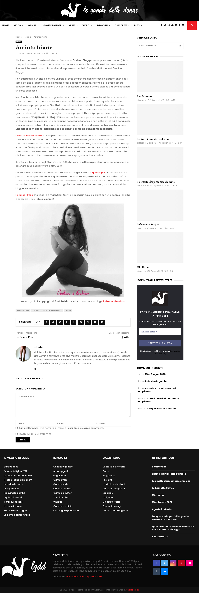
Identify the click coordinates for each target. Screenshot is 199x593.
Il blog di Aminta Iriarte (29, 135)
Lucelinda (144, 185)
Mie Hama (143, 267)
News (72, 25)
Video (85, 25)
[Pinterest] (173, 25)
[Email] (184, 25)
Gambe (32, 25)
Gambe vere (60, 479)
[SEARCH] (180, 46)
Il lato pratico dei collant (18, 479)
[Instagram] (169, 25)
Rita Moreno (144, 96)
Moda (17, 25)
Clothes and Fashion (113, 301)
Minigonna (108, 497)
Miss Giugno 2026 (155, 374)
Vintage (57, 501)
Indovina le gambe (156, 381)
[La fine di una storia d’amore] (160, 119)
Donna (36, 310)
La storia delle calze (114, 466)
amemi (142, 100)
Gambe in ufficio (62, 506)
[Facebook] (162, 25)
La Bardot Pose (24, 195)
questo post (99, 172)
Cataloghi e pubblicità (66, 510)
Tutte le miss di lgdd (15, 510)
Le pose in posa (13, 506)
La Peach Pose (25, 337)
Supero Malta (132, 589)
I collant (107, 479)
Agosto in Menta (161, 509)
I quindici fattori (13, 497)
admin (21, 53)
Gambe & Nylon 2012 (15, 471)
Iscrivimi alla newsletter (34, 434)
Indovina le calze (13, 484)
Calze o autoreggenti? (115, 510)
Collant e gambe (63, 466)
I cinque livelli (11, 488)
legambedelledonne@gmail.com (84, 576)
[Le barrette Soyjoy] (160, 205)
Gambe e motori (62, 493)
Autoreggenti (60, 471)
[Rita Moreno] (160, 76)
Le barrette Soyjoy (148, 224)
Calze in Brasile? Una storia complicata (157, 390)
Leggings (108, 493)
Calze (106, 471)
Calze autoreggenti (114, 488)
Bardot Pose (23, 310)
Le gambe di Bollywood (17, 514)
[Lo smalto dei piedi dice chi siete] (160, 162)
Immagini (102, 25)
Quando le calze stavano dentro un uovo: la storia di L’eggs (173, 528)
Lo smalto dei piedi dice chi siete (156, 182)
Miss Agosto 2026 (162, 502)
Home (5, 25)
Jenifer (126, 337)
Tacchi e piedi (61, 497)
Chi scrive (121, 25)
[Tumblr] (180, 25)
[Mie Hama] (160, 247)
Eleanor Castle (146, 143)
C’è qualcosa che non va (161, 408)
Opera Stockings (112, 506)
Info (137, 25)
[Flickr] (177, 25)
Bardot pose (11, 466)
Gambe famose (52, 25)
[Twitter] (166, 25)
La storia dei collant (114, 484)
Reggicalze (59, 475)
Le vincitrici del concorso (18, 475)
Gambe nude (60, 484)
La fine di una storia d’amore (154, 139)
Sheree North (160, 536)
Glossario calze (111, 501)
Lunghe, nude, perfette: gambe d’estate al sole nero (171, 518)
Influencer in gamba (52, 310)
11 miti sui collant (13, 501)
